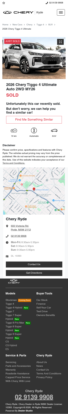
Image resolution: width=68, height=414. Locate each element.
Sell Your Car (43, 308)
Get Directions (34, 273)
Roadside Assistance (17, 373)
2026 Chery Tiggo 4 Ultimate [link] (16, 29)
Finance (41, 304)
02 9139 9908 (56, 3)
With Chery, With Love (18, 381)
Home (5, 25)
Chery (29, 25)
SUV (50, 25)
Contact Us (34, 264)
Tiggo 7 (10, 311)
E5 (7, 349)
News (39, 366)
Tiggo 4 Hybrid (14, 308)
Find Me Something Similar (34, 119)
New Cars (17, 25)
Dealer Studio (25, 411)
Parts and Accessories (18, 366)
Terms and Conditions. (14, 163)
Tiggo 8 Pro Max (15, 323)
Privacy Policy (44, 377)
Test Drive (42, 311)
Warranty (11, 370)
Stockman (11, 300)
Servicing (11, 362)
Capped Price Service (18, 377)
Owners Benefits (45, 315)
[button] (61, 12)
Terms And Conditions (48, 373)
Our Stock (41, 300)
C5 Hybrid (11, 345)
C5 (7, 342)
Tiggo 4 (40, 25)
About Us (41, 362)
